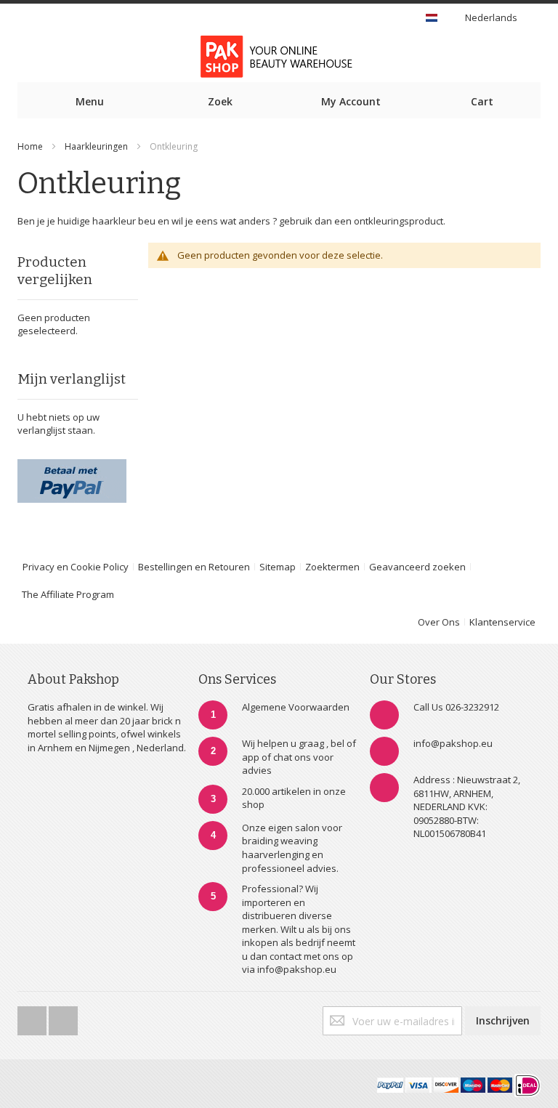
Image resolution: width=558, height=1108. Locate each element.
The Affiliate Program (68, 594)
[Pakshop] (279, 56)
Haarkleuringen (96, 146)
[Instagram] (63, 1016)
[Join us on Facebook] (33, 1016)
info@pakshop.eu (453, 743)
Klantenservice (502, 621)
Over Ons (439, 621)
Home (30, 146)
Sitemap (277, 566)
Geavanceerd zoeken (417, 566)
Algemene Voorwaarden (295, 706)
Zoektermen (332, 566)
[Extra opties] (71, 465)
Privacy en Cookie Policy (76, 566)
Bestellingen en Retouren (194, 566)
